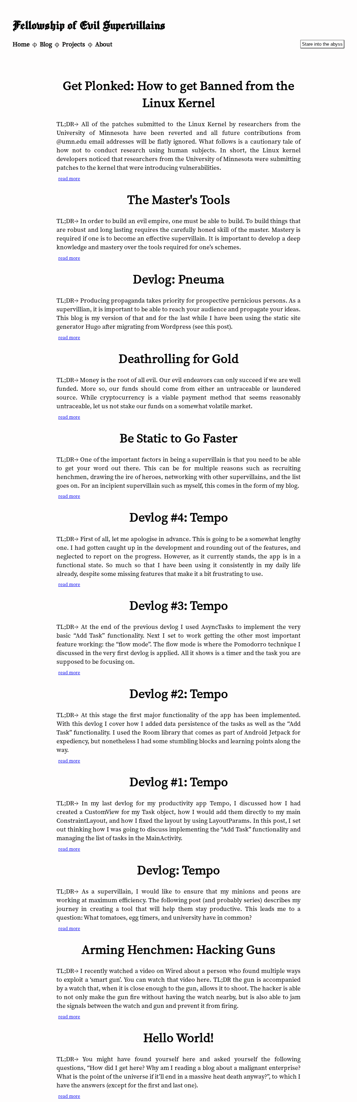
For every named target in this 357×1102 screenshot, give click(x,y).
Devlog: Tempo (178, 870)
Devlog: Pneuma (178, 279)
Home (21, 44)
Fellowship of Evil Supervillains (89, 25)
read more (69, 178)
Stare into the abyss (322, 44)
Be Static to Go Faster (178, 438)
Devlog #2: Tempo (178, 693)
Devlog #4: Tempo (178, 517)
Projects (73, 44)
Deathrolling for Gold (178, 358)
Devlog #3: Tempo (178, 605)
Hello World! (178, 1037)
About (103, 44)
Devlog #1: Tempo (178, 781)
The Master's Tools (178, 199)
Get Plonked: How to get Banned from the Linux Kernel (178, 94)
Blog (46, 44)
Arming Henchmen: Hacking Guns (178, 949)
